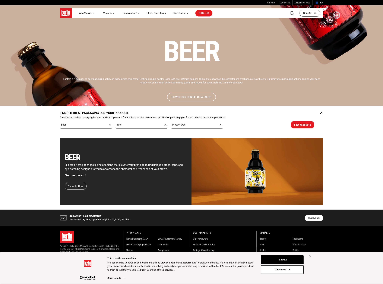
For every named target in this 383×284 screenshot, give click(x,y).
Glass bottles (75, 186)
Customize (280, 269)
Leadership (163, 244)
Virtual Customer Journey (170, 239)
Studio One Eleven (156, 13)
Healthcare (298, 239)
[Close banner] (310, 256)
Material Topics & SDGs (204, 244)
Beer (262, 244)
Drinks (262, 250)
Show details (114, 278)
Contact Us (285, 2)
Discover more (73, 175)
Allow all (282, 259)
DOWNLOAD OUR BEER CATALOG (191, 97)
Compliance (163, 250)
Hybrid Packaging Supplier (138, 244)
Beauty (263, 239)
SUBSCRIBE (314, 218)
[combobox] (86, 125)
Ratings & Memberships (204, 250)
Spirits (296, 250)
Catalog (204, 13)
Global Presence (302, 2)
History (129, 250)
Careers (271, 2)
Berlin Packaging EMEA (137, 239)
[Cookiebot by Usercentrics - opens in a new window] (88, 278)
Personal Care (299, 244)
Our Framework (200, 239)
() (319, 2)
